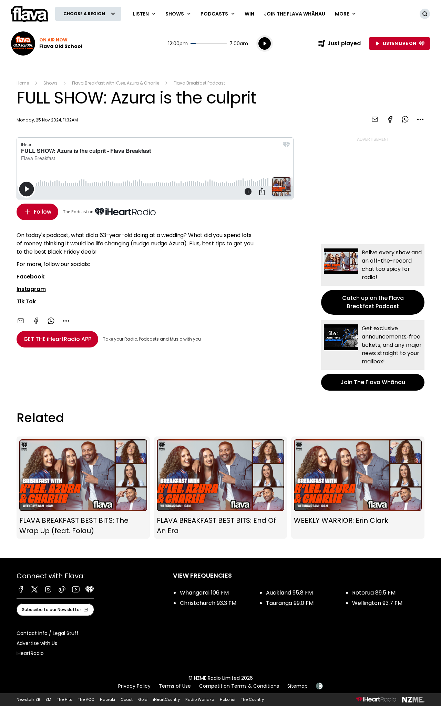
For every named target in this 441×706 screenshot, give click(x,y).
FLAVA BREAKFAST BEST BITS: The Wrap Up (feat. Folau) (83, 488)
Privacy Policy (134, 686)
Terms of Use (175, 686)
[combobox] (420, 119)
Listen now (46, 43)
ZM (48, 699)
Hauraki (107, 699)
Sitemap (297, 686)
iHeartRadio (30, 653)
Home (23, 83)
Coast (127, 699)
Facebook (30, 277)
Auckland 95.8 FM (289, 593)
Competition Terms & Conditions (239, 686)
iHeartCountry (166, 699)
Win (249, 13)
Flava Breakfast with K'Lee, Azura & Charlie (115, 83)
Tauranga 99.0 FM (290, 603)
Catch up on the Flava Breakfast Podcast (372, 279)
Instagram (31, 289)
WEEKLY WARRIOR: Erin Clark (357, 488)
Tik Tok (26, 301)
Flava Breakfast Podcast (199, 83)
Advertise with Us (37, 643)
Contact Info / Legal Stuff (48, 633)
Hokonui (227, 699)
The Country (252, 699)
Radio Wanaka (199, 699)
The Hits (64, 699)
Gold (142, 699)
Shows (50, 83)
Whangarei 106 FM (204, 593)
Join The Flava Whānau (294, 13)
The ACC (86, 699)
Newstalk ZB (28, 699)
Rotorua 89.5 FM (374, 593)
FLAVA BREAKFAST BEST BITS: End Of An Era (220, 488)
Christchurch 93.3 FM (208, 603)
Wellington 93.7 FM (377, 603)
